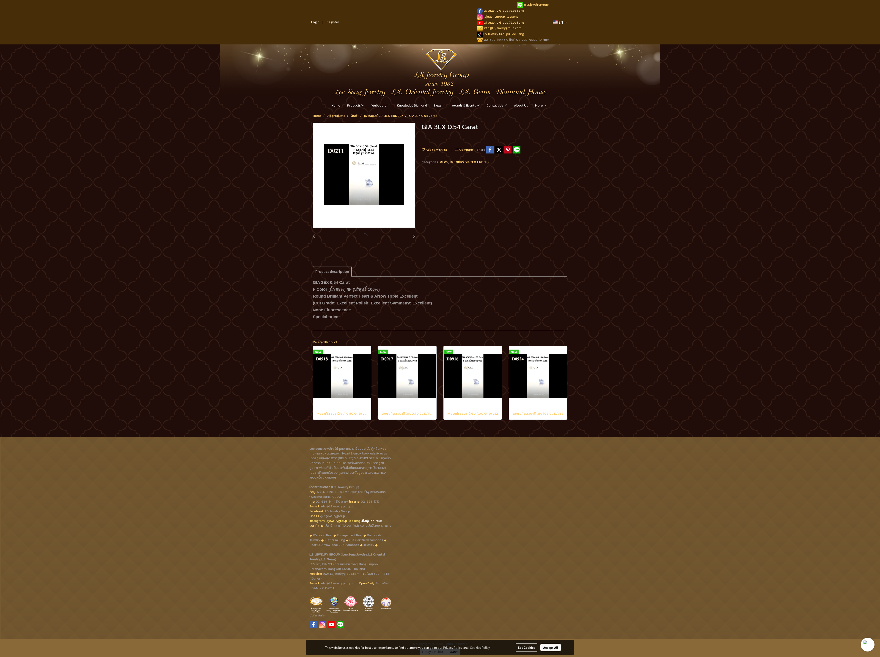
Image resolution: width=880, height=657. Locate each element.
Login (315, 22)
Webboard (379, 105)
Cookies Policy (480, 647)
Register (333, 22)
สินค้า (444, 162)
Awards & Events (464, 105)
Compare (466, 149)
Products (354, 105)
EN (561, 22)
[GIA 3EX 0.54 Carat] (364, 175)
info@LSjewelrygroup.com (502, 28)
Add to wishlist (436, 149)
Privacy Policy (452, 647)
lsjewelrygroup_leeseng (501, 16)
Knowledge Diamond (412, 105)
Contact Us (495, 105)
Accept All (550, 647)
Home (335, 105)
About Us (521, 105)
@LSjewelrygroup (536, 4)
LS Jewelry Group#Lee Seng (504, 10)
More (539, 105)
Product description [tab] (332, 271)
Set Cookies (526, 647)
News (438, 105)
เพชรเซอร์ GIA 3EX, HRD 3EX (470, 162)
